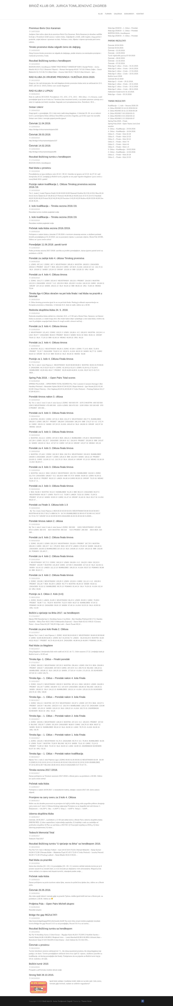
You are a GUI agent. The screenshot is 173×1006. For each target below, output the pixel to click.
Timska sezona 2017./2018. (43, 770)
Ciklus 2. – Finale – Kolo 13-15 (119, 157)
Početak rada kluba (39, 783)
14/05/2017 (35, 836)
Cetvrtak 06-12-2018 (115, 79)
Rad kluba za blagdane (41, 645)
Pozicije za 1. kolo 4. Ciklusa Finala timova (51, 359)
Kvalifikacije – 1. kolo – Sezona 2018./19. (123, 105)
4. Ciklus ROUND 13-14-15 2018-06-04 (122, 108)
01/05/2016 (35, 907)
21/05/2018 (35, 329)
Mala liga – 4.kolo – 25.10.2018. (120, 94)
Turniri (108, 14)
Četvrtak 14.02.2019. (40, 145)
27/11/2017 (35, 662)
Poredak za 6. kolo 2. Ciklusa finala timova (51, 537)
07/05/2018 (35, 362)
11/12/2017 (35, 632)
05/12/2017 (35, 649)
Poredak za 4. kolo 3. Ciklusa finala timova (51, 448)
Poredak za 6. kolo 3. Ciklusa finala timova (51, 413)
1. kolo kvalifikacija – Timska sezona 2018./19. (53, 217)
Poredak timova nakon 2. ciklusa (46, 521)
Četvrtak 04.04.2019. (116, 48)
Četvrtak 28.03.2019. (40, 134)
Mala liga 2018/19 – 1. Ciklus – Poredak (123, 28)
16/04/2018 (35, 400)
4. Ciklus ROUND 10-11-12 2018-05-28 (122, 111)
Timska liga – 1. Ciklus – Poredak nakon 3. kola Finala (57, 697)
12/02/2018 (35, 524)
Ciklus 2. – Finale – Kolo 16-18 (119, 155)
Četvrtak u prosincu (39, 945)
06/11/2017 (35, 700)
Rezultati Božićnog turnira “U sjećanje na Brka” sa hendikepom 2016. (65, 843)
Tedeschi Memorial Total (41, 832)
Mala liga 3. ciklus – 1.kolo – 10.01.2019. (123, 74)
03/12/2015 (35, 967)
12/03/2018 (35, 470)
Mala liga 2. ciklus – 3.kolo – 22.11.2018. (123, 84)
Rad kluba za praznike (40, 860)
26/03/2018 (35, 435)
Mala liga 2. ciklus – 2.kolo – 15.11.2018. (123, 86)
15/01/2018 (35, 578)
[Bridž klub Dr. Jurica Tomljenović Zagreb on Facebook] (142, 1001)
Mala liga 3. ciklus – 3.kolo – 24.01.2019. (123, 68)
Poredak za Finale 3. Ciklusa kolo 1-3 (48, 504)
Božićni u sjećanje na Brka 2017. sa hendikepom (54, 613)
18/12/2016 (35, 847)
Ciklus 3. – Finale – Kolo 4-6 (118, 144)
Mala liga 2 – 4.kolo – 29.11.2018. (120, 81)
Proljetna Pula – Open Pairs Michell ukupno (51, 903)
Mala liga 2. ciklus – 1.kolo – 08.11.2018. (123, 89)
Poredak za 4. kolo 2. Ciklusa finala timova (51, 556)
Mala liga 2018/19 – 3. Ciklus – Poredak (123, 36)
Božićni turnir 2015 (38, 963)
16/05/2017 (35, 817)
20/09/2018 (35, 231)
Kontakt (140, 14)
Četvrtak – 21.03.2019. (116, 50)
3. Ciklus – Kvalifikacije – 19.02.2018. (122, 149)
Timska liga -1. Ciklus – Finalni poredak (49, 659)
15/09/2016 (35, 880)
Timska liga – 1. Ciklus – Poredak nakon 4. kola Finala (57, 678)
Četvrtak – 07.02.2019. (116, 63)
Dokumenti (129, 14)
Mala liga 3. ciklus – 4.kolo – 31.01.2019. (123, 66)
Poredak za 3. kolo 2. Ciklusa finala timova (51, 575)
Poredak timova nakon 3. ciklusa (46, 396)
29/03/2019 (35, 138)
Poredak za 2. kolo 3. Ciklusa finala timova (51, 486)
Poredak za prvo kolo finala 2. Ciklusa (48, 629)
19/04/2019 (35, 110)
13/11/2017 (35, 681)
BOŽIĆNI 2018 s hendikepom (119, 33)
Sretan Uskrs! (36, 107)
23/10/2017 (35, 719)
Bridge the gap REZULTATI (43, 915)
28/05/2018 (35, 278)
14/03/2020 (35, 50)
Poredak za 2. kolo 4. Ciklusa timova (48, 342)
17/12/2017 (35, 616)
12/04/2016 (35, 918)
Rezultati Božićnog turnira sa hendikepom (50, 928)
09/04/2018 (35, 416)
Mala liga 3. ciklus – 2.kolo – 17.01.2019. (123, 71)
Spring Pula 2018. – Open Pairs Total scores (52, 377)
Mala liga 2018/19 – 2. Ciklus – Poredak (123, 31)
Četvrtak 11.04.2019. (40, 123)
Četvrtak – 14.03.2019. (116, 53)
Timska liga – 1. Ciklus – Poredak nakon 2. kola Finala (57, 716)
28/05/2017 (35, 801)
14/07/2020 (35, 31)
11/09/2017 (35, 787)
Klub (100, 14)
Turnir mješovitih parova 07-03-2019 (121, 56)
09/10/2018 (35, 209)
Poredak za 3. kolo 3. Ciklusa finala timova (51, 467)
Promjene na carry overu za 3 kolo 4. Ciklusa (52, 797)
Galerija (118, 14)
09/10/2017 (35, 757)
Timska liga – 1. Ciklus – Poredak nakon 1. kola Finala (57, 734)
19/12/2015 (35, 932)
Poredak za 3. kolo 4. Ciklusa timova (48, 326)
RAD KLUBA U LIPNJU (41, 90)
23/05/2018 (35, 313)
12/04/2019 (35, 127)
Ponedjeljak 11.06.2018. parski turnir (48, 244)
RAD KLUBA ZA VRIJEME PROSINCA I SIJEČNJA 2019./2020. (62, 77)
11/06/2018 (35, 248)
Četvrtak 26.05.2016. (40, 890)
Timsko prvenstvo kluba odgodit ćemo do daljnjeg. (55, 47)
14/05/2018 (35, 346)
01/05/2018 (35, 381)
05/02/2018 (35, 541)
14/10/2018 (35, 190)
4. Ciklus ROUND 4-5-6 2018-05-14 (121, 116)
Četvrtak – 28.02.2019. (116, 58)
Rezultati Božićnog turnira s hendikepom (50, 60)
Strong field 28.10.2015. (41, 975)
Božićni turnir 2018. (115, 76)
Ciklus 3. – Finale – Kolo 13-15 (119, 136)
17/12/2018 (35, 160)
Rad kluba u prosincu (40, 168)
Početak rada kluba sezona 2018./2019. (49, 228)
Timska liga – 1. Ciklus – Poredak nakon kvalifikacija (56, 753)
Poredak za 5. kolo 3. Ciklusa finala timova (51, 432)
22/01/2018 (35, 559)
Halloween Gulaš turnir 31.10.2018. (121, 92)
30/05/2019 (35, 94)
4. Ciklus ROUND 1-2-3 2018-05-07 (121, 118)
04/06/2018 (35, 261)
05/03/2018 (35, 489)
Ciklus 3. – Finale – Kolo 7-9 (118, 142)
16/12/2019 (35, 64)
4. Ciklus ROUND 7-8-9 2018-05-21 (121, 113)
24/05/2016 (35, 893)
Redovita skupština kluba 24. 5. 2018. (48, 310)
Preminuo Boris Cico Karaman (44, 28)
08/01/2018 (35, 597)
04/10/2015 (35, 978)
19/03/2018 (35, 451)
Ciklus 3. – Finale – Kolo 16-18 (119, 134)
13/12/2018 (35, 171)
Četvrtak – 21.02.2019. (116, 61)
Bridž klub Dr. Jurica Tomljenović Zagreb (68, 6)
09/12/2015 (35, 948)
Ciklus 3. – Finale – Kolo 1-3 (118, 147)
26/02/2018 (35, 508)
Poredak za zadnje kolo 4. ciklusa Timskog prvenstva (56, 258)
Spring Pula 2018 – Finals (117, 121)
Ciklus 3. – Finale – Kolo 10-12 (119, 139)
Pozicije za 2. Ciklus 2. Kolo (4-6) (46, 594)
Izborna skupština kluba (41, 813)
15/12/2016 (35, 863)
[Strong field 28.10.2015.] (38, 987)
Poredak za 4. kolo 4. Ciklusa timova (48, 274)
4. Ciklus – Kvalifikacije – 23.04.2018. (122, 129)
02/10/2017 (35, 773)
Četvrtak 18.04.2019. (116, 45)
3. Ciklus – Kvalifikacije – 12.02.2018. (122, 152)
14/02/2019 (35, 149)
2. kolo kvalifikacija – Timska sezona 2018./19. (53, 206)
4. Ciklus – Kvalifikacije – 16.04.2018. (122, 131)
